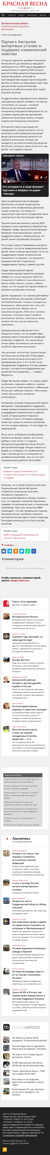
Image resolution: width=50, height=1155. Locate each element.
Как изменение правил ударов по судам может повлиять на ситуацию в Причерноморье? (29, 925)
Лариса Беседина (19, 726)
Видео (21, 15)
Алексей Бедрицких (20, 880)
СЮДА (12, 1143)
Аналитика (31, 15)
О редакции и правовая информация (20, 1135)
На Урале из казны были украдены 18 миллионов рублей (29, 1039)
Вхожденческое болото (25, 616)
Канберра (9, 545)
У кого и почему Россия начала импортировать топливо (25, 886)
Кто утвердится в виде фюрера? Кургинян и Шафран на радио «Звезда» (23, 190)
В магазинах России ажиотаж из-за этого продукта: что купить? (28, 1092)
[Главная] (25, 6)
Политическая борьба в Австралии (15, 28)
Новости (12, 15)
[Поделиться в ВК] (3, 551)
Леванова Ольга (19, 945)
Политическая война (14, 23)
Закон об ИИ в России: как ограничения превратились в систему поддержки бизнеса (28, 995)
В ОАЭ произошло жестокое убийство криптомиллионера (28, 1064)
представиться (19, 580)
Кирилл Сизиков (19, 919)
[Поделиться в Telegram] (9, 551)
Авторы (43, 15)
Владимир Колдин (19, 677)
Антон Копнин (18, 969)
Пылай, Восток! (20, 659)
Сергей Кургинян (19, 614)
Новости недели (19, 634)
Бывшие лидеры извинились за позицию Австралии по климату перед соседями (24, 474)
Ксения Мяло (17, 703)
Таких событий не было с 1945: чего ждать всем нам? (28, 1072)
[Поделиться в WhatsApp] (27, 551)
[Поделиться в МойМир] (33, 551)
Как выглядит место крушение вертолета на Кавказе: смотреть (29, 1047)
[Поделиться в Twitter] (21, 551)
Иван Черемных (18, 898)
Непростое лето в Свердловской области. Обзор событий (29, 904)
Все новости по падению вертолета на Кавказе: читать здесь (28, 1082)
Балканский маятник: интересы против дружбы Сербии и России (26, 683)
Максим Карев (18, 657)
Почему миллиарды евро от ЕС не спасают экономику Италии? (28, 974)
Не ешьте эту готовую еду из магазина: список (27, 1056)
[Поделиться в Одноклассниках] (15, 551)
